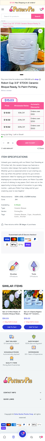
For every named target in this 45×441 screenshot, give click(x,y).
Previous (7, 269)
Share (41, 148)
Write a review (6, 90)
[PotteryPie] (22, 9)
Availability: (5, 205)
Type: (3, 208)
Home (3, 21)
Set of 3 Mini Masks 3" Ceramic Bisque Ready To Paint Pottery (11, 313)
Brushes (14, 275)
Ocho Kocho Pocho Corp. (23, 414)
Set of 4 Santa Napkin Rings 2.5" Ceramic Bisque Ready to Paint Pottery (33, 313)
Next (40, 269)
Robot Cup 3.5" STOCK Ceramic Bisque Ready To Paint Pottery (19, 84)
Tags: (3, 214)
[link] (19, 292)
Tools (34, 275)
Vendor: (4, 211)
